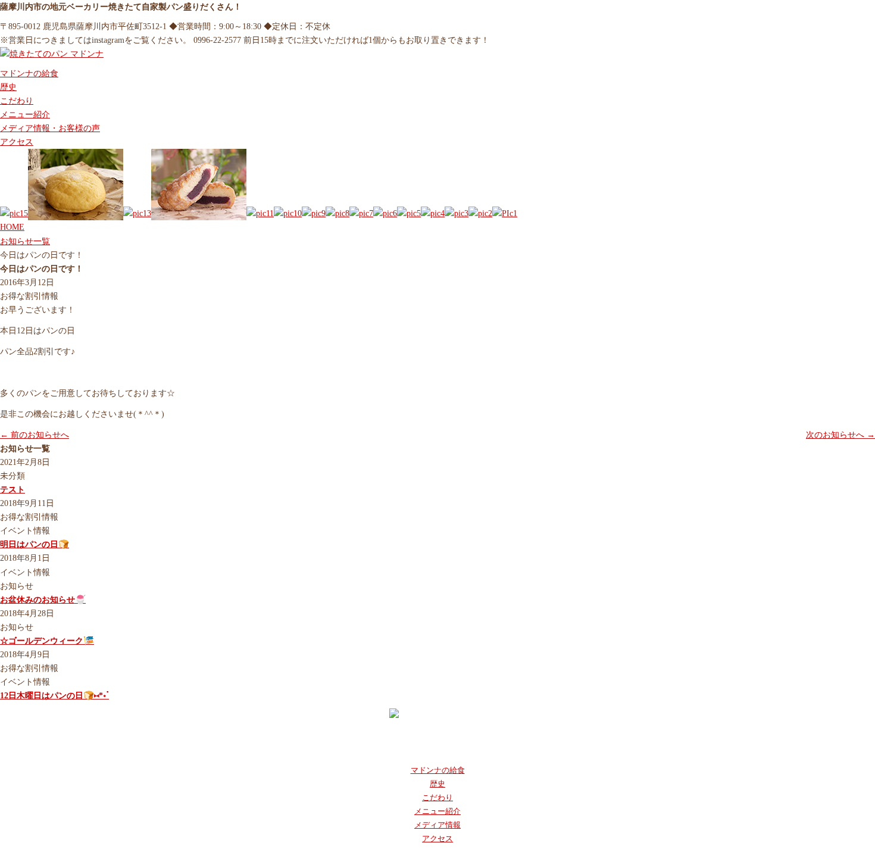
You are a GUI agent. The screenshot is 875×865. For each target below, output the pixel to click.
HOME (12, 227)
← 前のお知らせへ (34, 434)
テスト (12, 489)
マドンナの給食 (29, 73)
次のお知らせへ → (840, 434)
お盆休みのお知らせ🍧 (43, 599)
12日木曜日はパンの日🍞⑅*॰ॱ (54, 695)
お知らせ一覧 (25, 241)
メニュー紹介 (25, 114)
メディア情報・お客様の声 (50, 128)
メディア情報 (437, 824)
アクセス (16, 141)
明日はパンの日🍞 (34, 544)
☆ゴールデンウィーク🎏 (47, 640)
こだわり (16, 100)
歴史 (8, 87)
